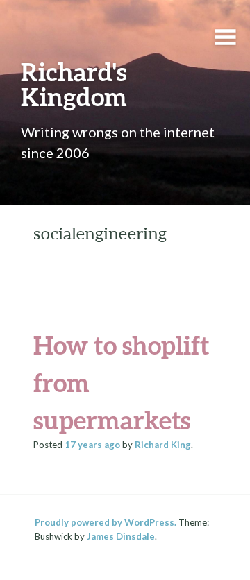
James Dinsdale (121, 536)
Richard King (163, 444)
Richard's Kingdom (74, 84)
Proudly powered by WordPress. (105, 522)
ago (92, 444)
